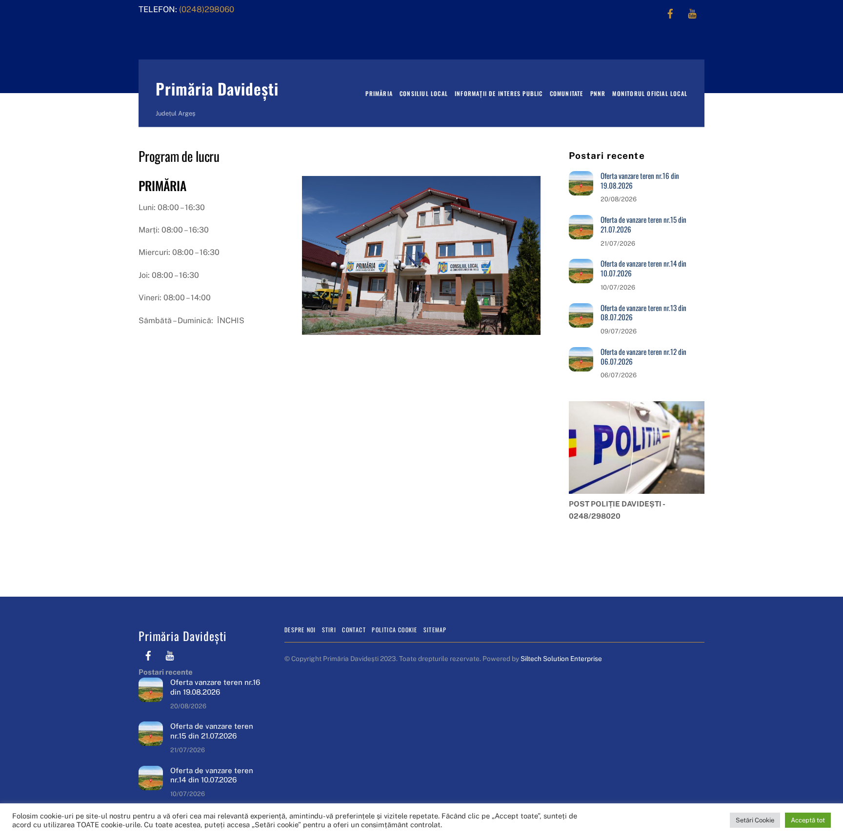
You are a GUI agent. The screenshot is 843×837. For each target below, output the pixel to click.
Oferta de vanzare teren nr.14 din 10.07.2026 (643, 268)
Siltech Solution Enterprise (561, 658)
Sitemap (434, 629)
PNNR (598, 93)
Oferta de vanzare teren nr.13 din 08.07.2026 (643, 313)
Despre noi (300, 629)
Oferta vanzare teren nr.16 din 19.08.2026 (640, 181)
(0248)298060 (205, 9)
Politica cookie (394, 629)
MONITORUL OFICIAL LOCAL (649, 93)
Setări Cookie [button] (755, 820)
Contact (353, 629)
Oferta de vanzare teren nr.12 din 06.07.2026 (643, 357)
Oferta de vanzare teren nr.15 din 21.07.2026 (643, 224)
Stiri (329, 629)
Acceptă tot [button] (808, 820)
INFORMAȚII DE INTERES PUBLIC (499, 93)
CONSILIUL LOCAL (424, 93)
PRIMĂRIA (379, 93)
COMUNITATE (566, 93)
